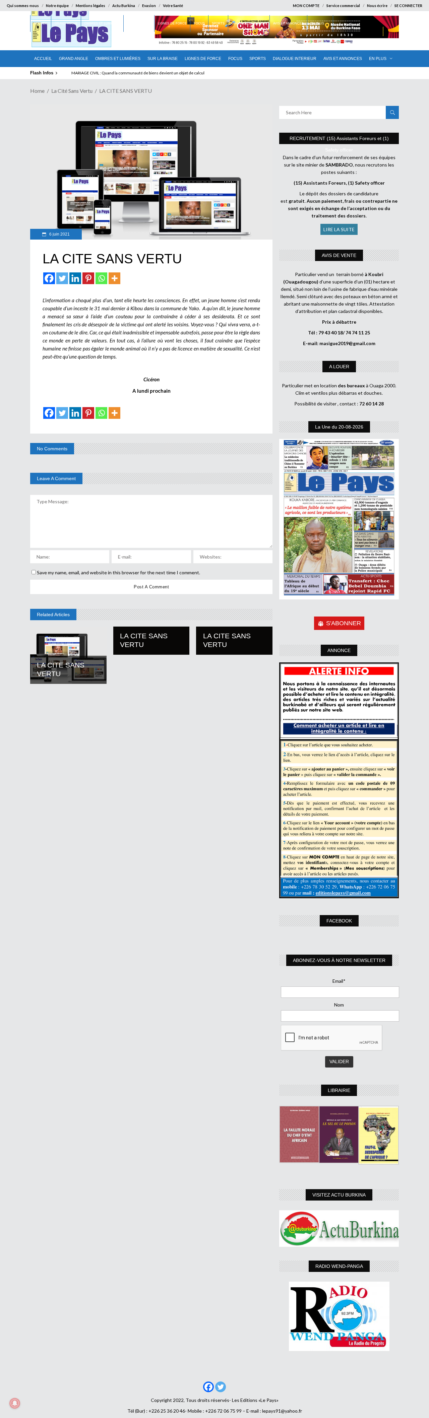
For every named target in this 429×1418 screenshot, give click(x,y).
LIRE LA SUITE (339, 229)
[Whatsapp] (101, 278)
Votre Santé (173, 5)
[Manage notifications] (14, 1403)
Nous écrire (377, 5)
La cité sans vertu (72, 90)
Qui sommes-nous (23, 5)
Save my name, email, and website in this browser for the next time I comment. (118, 572)
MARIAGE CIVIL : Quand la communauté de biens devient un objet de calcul (137, 72)
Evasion (149, 5)
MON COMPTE (306, 5)
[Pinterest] (88, 278)
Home (37, 90)
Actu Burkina (123, 5)
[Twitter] (62, 278)
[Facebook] (49, 278)
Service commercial (343, 5)
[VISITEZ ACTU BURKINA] (339, 1228)
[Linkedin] (75, 278)
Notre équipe (57, 5)
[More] (114, 278)
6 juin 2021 (59, 234)
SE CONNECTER (408, 5)
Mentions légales (90, 5)
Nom (339, 1005)
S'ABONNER (343, 623)
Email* (339, 981)
